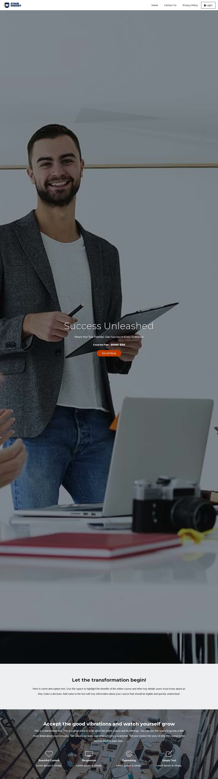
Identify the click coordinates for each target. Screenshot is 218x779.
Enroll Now (109, 353)
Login (209, 5)
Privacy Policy (190, 5)
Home (154, 5)
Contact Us (170, 5)
